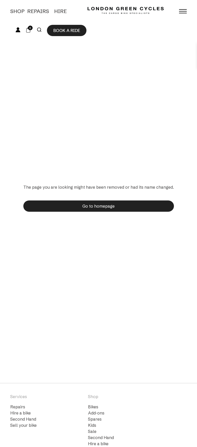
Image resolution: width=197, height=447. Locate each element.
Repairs (38, 11)
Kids (92, 425)
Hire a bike (20, 413)
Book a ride (66, 30)
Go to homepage (98, 206)
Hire (60, 11)
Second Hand (23, 419)
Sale (92, 431)
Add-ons (96, 413)
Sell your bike (23, 425)
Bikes (93, 406)
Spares (95, 419)
